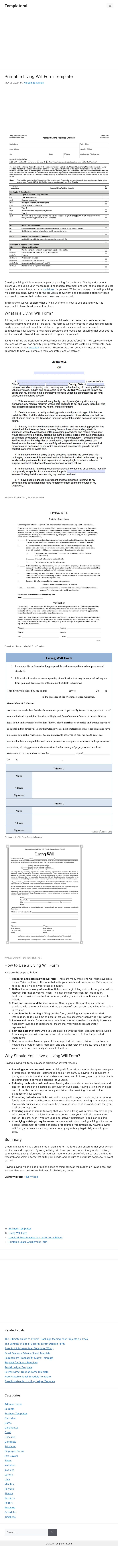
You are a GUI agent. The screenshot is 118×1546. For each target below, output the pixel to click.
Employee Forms (14, 1451)
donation (34, 347)
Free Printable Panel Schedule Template (28, 1376)
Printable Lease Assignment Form (28, 1241)
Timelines (10, 1516)
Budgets (9, 1408)
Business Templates (20, 1228)
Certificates (11, 1427)
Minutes (9, 1484)
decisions (48, 289)
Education (10, 1446)
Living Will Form (18, 1233)
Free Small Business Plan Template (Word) (29, 1348)
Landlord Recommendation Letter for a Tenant (36, 1237)
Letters (9, 1474)
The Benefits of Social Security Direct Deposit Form (35, 1343)
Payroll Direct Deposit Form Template (26, 1371)
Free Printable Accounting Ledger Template (30, 1381)
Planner (9, 1493)
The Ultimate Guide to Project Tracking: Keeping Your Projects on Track (46, 1338)
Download (32, 1176)
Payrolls (9, 1488)
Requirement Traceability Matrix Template (29, 1357)
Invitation (10, 1465)
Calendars (10, 1418)
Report (9, 1502)
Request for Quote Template (21, 1362)
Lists (7, 1479)
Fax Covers (11, 1455)
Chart (8, 1432)
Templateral (16, 5)
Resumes (10, 1507)
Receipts (10, 1498)
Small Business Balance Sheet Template (27, 1353)
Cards (8, 1422)
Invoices (9, 1469)
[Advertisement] (59, 40)
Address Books (13, 1404)
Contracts (10, 1441)
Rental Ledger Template (18, 1367)
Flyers (8, 1460)
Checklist (10, 1437)
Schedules (10, 1512)
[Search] (52, 1532)
